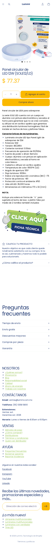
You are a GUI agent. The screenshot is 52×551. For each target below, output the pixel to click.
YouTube (6, 478)
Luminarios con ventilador (17, 524)
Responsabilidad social (16, 380)
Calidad (8, 383)
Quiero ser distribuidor (15, 441)
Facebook (7, 469)
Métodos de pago (13, 430)
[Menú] (3, 4)
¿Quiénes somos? (13, 372)
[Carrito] (49, 4)
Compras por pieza (12, 342)
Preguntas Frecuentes (15, 451)
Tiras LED (9, 527)
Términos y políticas (26, 541)
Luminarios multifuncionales (18, 522)
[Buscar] (9, 4)
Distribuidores (11, 435)
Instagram (7, 474)
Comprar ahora (26, 102)
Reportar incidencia (14, 456)
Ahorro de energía (14, 386)
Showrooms (11, 375)
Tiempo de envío (11, 323)
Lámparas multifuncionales (18, 519)
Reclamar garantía (14, 454)
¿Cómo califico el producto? (17, 262)
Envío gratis (8, 329)
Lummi (19, 536)
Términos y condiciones (16, 438)
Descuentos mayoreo (14, 335)
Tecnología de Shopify (32, 536)
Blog (7, 377)
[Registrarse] (46, 506)
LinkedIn (6, 483)
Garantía (7, 348)
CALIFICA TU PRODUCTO (19, 244)
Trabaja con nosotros (15, 388)
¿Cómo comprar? (13, 432)
